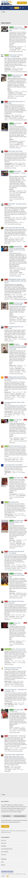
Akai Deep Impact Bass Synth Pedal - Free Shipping (16, 522)
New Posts (3, 843)
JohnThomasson (13, 141)
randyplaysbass (13, 494)
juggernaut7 (12, 267)
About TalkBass (4, 851)
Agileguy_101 (12, 365)
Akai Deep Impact (19, 477)
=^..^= (10, 437)
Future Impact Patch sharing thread (14, 754)
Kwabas (6, 238)
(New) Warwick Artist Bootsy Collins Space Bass (16, 575)
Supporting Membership (6, 848)
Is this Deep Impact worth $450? (13, 465)
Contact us (3, 854)
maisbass (6, 766)
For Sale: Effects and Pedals (15, 51)
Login (2, 862)
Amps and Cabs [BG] (19, 686)
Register (3, 864)
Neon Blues (12, 540)
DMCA (3, 876)
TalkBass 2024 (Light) (8, 871)
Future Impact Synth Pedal (13, 151)
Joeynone (10, 91)
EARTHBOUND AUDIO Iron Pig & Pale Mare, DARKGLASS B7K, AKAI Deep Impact (15, 281)
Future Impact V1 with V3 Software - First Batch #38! (17, 28)
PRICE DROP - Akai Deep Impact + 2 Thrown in (17, 173)
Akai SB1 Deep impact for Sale (15, 446)
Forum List (3, 840)
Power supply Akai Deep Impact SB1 (14, 227)
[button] (2, 8)
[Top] (6, 876)
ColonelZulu (12, 190)
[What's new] (20, 8)
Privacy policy (19, 873)
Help (24, 873)
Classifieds (3, 846)
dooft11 (11, 727)
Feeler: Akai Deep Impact (15, 649)
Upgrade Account (22, 2)
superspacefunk (8, 411)
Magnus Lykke (7, 681)
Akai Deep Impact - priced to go (15, 736)
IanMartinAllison (13, 316)
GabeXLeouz (7, 471)
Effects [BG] (7, 243)
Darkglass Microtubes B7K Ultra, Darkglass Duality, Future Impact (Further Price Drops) (15, 378)
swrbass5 (11, 641)
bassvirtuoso (12, 46)
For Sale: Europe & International (15, 461)
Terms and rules (11, 873)
